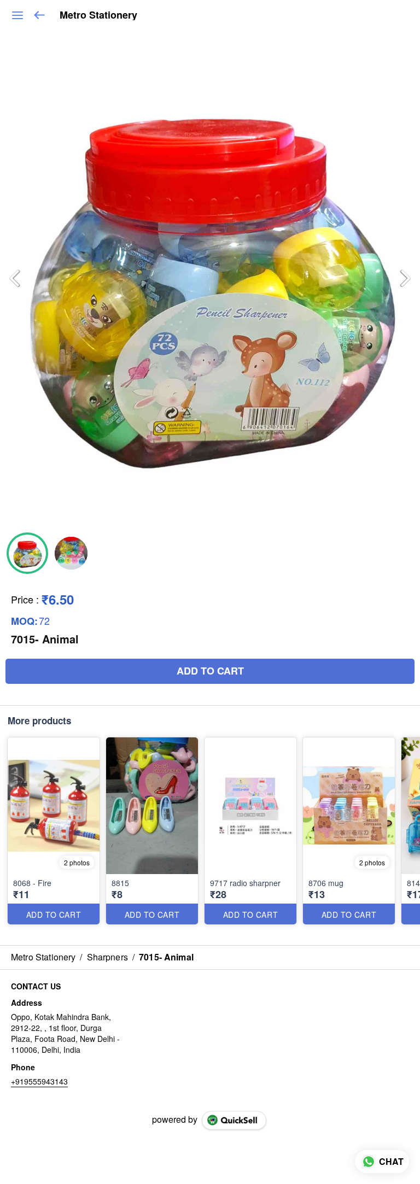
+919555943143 (39, 1081)
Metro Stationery (98, 15)
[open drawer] (17, 15)
